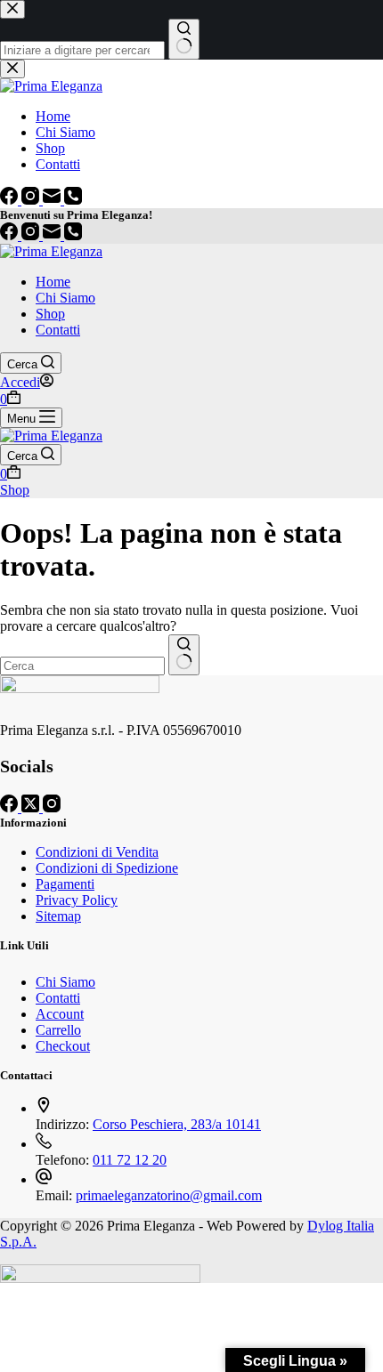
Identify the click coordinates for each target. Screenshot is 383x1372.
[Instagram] (32, 235)
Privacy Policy (77, 900)
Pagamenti (65, 884)
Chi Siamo (65, 297)
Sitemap (58, 916)
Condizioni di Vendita (97, 852)
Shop (50, 313)
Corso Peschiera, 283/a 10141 (177, 1124)
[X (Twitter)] (32, 807)
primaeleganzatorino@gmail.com (169, 1195)
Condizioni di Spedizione (107, 868)
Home (53, 281)
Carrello (58, 1029)
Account (60, 1013)
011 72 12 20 (130, 1159)
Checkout (63, 1045)
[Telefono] (73, 235)
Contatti (58, 329)
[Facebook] (10, 235)
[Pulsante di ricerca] (184, 654)
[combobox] (82, 666)
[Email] (53, 235)
